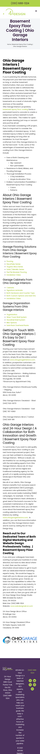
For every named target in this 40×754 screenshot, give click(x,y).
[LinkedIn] (34, 680)
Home (9, 44)
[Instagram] (34, 684)
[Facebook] (30, 680)
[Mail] (32, 689)
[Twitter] (30, 684)
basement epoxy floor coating (15, 109)
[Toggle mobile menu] (36, 11)
